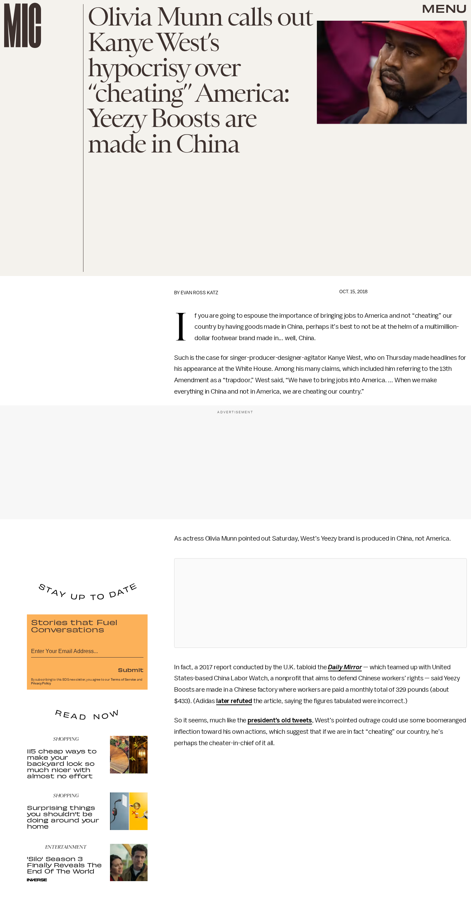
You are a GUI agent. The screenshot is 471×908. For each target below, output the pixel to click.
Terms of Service (123, 679)
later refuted (234, 701)
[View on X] (321, 603)
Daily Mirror (345, 667)
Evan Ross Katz (199, 292)
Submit (130, 669)
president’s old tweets (280, 720)
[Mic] (22, 25)
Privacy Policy (41, 683)
